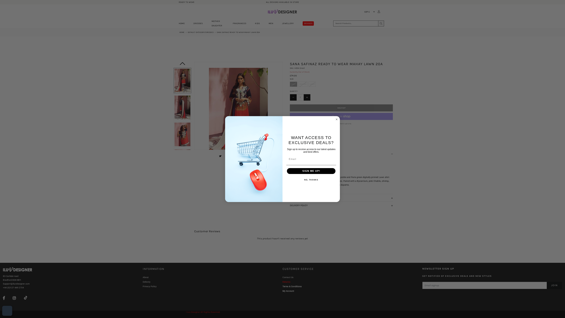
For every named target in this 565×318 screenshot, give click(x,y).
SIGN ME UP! (311, 171)
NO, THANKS (311, 180)
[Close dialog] (336, 119)
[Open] (7, 311)
